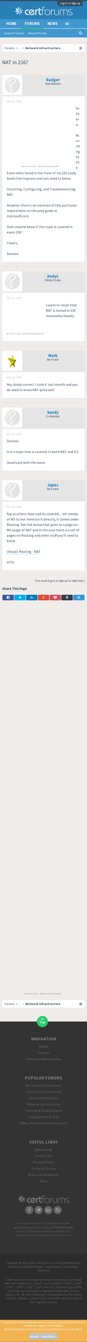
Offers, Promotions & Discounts (43, 1123)
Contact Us (43, 1156)
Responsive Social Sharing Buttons (33, 1235)
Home (11, 23)
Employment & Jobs (43, 1117)
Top (42, 1022)
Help (43, 1181)
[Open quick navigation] (81, 48)
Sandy (53, 412)
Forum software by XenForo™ (32, 1223)
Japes (52, 484)
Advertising (43, 1149)
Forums (32, 23)
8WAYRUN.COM (62, 1231)
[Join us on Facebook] (29, 1210)
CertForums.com (62, 1235)
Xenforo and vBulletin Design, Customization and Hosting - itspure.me (43, 1268)
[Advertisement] (40, 134)
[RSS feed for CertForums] (58, 1210)
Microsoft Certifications (43, 1085)
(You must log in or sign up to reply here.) (60, 581)
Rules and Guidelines (43, 1174)
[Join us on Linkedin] (48, 1210)
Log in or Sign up (70, 3)
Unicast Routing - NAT (24, 551)
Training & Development (43, 1110)
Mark (53, 355)
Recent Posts (38, 33)
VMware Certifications (43, 1104)
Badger (53, 79)
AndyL (53, 276)
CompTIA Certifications (43, 1091)
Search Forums (14, 33)
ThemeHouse (62, 1227)
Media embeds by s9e (59, 1223)
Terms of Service (43, 1168)
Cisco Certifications (43, 1098)
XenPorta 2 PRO (24, 1231)
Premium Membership (44, 1059)
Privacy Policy (43, 1162)
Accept (34, 1336)
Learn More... (49, 1336)
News (53, 23)
